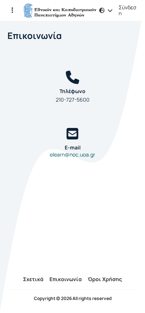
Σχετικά (33, 279)
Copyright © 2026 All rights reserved (73, 299)
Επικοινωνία (65, 279)
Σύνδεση (127, 10)
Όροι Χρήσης (105, 279)
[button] (12, 10)
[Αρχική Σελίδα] (59, 10)
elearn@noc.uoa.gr (72, 155)
